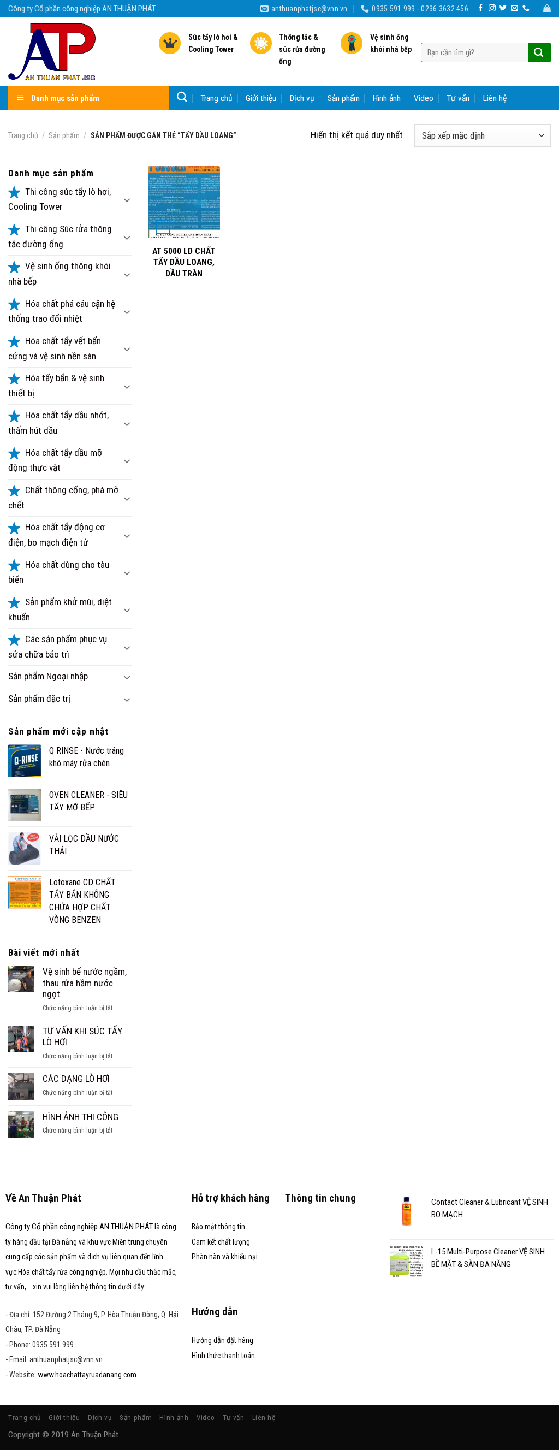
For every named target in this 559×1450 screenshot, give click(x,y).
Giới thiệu (261, 98)
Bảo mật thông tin (218, 1226)
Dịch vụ (302, 98)
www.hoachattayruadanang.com (87, 1374)
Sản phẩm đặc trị (39, 698)
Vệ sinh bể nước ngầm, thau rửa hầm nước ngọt (85, 982)
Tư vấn (458, 98)
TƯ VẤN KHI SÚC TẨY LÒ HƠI (82, 1037)
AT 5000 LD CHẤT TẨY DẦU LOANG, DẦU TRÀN (184, 262)
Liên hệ (495, 98)
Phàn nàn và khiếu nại (225, 1256)
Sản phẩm (344, 98)
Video (423, 98)
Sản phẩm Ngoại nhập (48, 676)
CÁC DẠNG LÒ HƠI (76, 1078)
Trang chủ (216, 98)
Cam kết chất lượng (221, 1242)
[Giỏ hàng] (547, 8)
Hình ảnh (387, 98)
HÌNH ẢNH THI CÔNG (80, 1116)
